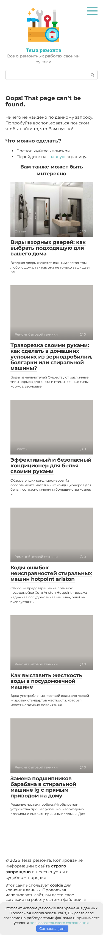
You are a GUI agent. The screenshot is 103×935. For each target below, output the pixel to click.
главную (56, 156)
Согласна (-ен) (52, 928)
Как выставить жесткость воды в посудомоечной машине (46, 681)
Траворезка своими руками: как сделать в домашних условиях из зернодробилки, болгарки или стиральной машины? (51, 356)
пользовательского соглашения (59, 923)
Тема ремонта (43, 50)
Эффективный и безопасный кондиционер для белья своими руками (50, 465)
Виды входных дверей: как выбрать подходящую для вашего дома (48, 248)
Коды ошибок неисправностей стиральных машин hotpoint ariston (51, 573)
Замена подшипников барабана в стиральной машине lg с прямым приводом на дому (43, 787)
